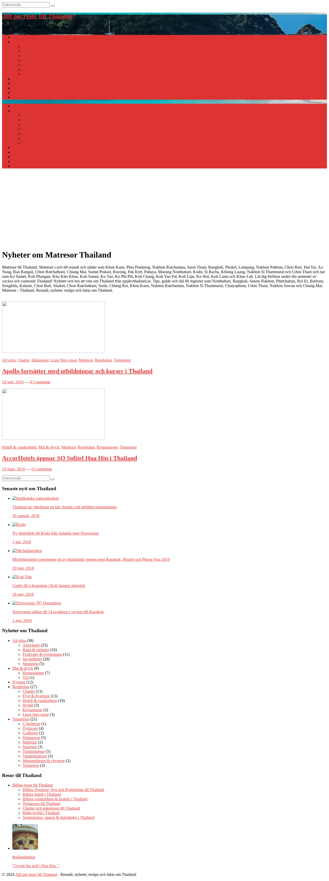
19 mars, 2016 (13, 469)
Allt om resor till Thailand (37, 16)
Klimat (17, 92)
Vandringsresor (35, 756)
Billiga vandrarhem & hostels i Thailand (55, 55)
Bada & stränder (36, 650)
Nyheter (18, 682)
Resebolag (103, 360)
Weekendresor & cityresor (44, 761)
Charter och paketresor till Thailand (51, 69)
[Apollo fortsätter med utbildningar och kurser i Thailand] (53, 351)
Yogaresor (31, 765)
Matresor (86, 360)
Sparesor (30, 747)
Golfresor (30, 733)
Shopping (30, 663)
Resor (17, 42)
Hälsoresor (40, 360)
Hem (16, 37)
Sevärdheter (32, 659)
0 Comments (40, 382)
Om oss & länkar (26, 97)
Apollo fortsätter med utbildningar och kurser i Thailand (77, 371)
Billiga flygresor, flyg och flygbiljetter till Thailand (63, 790)
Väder (17, 88)
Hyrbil (28, 705)
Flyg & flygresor (36, 696)
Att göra (8, 360)
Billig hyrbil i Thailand (41, 74)
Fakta (16, 79)
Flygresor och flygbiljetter (44, 46)
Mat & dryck (49, 447)
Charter (23, 360)
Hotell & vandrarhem (19, 447)
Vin (26, 677)
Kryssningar (32, 710)
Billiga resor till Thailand (32, 785)
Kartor (17, 83)
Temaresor (122, 360)
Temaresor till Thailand (41, 60)
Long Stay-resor (64, 360)
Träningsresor (34, 751)
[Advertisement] (164, 208)
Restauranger (107, 447)
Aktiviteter (31, 645)
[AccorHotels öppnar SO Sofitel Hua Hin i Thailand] (53, 438)
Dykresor (30, 728)
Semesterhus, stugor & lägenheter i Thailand (58, 65)
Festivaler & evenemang (42, 654)
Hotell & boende (36, 51)
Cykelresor (31, 724)
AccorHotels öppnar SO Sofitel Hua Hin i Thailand (69, 458)
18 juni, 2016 (13, 382)
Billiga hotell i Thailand (42, 794)
